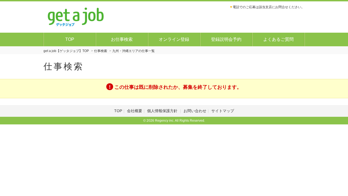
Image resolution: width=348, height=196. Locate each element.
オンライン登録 (174, 39)
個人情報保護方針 (163, 111)
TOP (69, 39)
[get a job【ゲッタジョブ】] (76, 16)
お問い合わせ (195, 111)
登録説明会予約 (226, 39)
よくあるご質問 (278, 39)
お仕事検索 (122, 39)
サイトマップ (222, 111)
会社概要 (134, 111)
